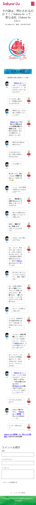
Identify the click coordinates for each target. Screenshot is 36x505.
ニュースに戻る (19, 493)
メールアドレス (7, 459)
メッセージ (5, 468)
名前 (3, 451)
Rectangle (18, 501)
